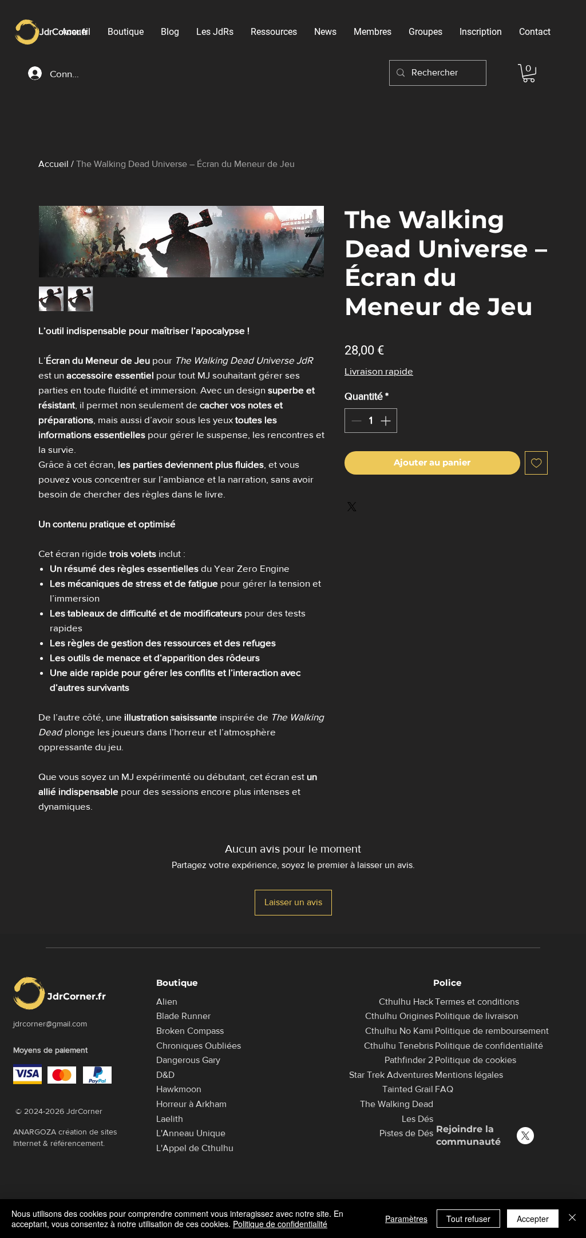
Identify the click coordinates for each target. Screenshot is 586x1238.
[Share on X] (352, 506)
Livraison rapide (379, 370)
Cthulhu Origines (399, 1016)
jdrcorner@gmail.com (50, 1023)
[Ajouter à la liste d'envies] (536, 463)
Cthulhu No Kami (399, 1031)
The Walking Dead (396, 1104)
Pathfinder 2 (409, 1060)
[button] (529, 73)
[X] (525, 1135)
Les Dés (417, 1119)
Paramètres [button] (406, 1218)
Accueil (53, 164)
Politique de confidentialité (280, 1223)
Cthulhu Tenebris (398, 1045)
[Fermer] (572, 1218)
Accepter (533, 1218)
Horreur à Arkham (191, 1104)
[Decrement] (355, 420)
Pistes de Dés (406, 1133)
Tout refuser (468, 1218)
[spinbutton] (371, 420)
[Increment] (386, 420)
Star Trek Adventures (391, 1075)
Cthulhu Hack (406, 1001)
